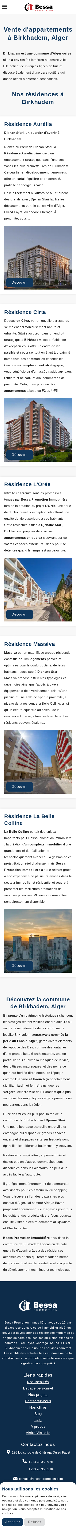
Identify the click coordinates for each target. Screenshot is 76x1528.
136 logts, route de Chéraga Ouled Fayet (41, 1452)
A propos (38, 1426)
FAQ (38, 1420)
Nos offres (38, 1407)
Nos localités (38, 1382)
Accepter (12, 1522)
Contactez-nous (38, 1401)
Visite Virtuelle (38, 1433)
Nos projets (38, 1395)
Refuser (34, 1522)
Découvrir (20, 282)
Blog (38, 1414)
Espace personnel (38, 1388)
